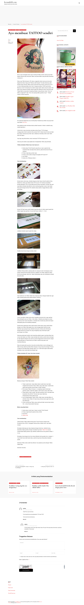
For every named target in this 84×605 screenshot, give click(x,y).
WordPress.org (11, 593)
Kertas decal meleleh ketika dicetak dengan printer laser (65, 486)
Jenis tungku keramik (70, 110)
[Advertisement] (42, 14)
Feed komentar (11, 590)
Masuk (9, 585)
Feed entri (10, 587)
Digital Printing (12, 483)
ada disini (25, 122)
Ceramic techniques (44, 483)
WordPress (19, 602)
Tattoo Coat (25, 415)
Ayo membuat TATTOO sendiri (25, 456)
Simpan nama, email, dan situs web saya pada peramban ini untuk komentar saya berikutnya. (38, 556)
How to (18, 483)
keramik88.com (10, 2)
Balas (24, 519)
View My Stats (60, 40)
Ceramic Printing (36, 483)
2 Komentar (12, 43)
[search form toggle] (79, 3)
